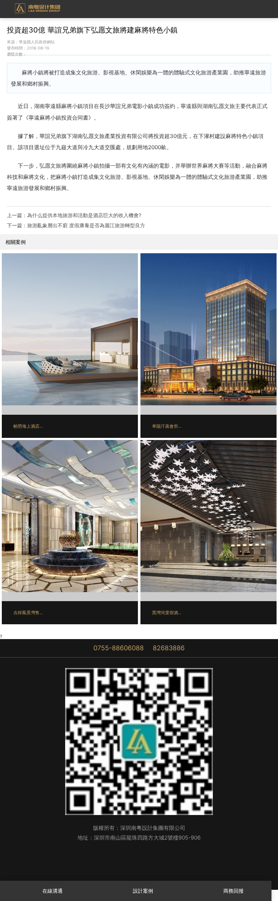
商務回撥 (233, 891)
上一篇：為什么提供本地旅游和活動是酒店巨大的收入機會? (74, 215)
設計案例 (143, 891)
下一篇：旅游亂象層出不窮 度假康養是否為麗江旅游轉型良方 (76, 225)
